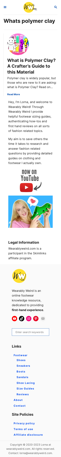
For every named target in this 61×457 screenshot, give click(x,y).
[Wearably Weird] (30, 7)
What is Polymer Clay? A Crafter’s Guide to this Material (31, 66)
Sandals (22, 377)
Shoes (21, 360)
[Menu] (5, 7)
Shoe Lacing (26, 382)
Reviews (23, 394)
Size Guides (25, 388)
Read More (13, 94)
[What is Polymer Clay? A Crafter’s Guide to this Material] (18, 44)
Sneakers (23, 365)
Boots (21, 371)
